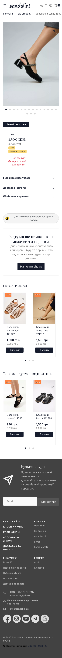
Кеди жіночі (11, 532)
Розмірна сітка (16, 124)
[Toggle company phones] (41, 5)
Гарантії (7, 562)
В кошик (15, 350)
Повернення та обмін (14, 567)
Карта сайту (12, 521)
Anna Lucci (40, 536)
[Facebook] (7, 619)
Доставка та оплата (13, 583)
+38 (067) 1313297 (22, 592)
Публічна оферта (12, 573)
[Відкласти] (22, 299)
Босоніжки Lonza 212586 (44, 416)
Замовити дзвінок (20, 595)
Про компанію (10, 578)
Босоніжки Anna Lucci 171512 (42, 330)
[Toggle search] (46, 5)
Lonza (37, 541)
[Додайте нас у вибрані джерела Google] (45, 619)
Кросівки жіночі (14, 526)
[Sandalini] (20, 5)
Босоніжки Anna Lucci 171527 (13, 330)
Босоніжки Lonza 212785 (14, 416)
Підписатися (48, 501)
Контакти (39, 567)
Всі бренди (40, 531)
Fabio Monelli (41, 547)
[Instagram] (17, 619)
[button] (6, 109)
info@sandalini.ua (19, 609)
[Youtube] (26, 619)
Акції (36, 562)
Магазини (39, 525)
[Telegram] (35, 619)
